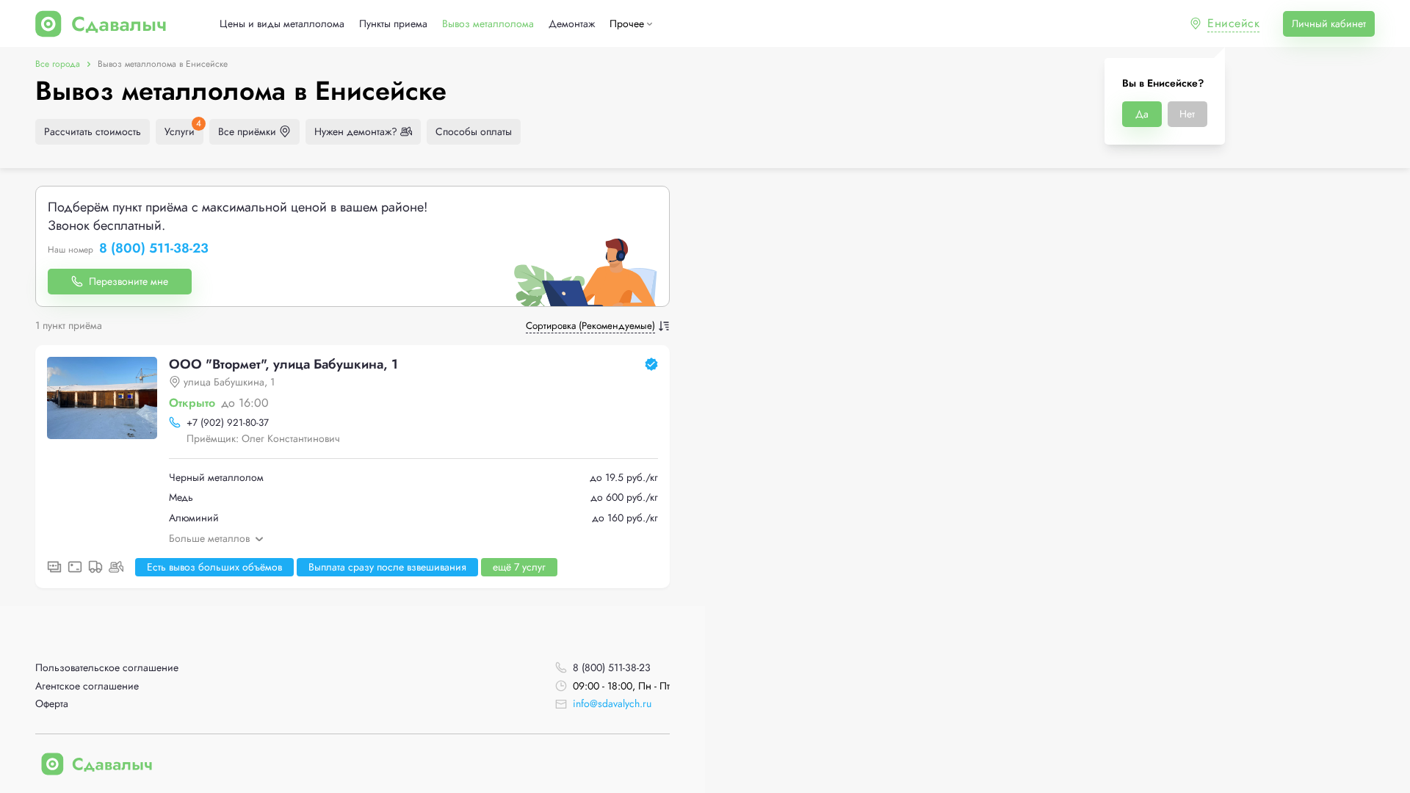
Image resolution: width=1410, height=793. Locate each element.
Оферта (51, 704)
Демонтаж (572, 24)
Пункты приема (393, 24)
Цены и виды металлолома (282, 24)
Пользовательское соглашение (106, 668)
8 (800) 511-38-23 (154, 249)
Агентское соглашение (87, 686)
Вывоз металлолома (488, 24)
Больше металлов (209, 538)
